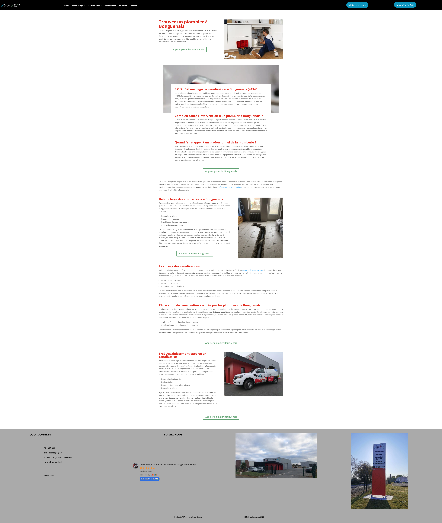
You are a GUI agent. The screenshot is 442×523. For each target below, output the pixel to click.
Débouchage (77, 5)
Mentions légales (195, 517)
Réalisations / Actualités (116, 5)
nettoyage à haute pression (252, 270)
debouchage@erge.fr (53, 452)
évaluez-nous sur (148, 478)
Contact (133, 5)
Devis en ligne (358, 4)
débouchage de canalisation (230, 187)
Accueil (65, 5)
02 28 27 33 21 (406, 4)
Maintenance (94, 5)
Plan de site (49, 475)
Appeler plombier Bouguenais (188, 49)
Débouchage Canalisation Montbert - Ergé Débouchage (168, 464)
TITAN (184, 517)
